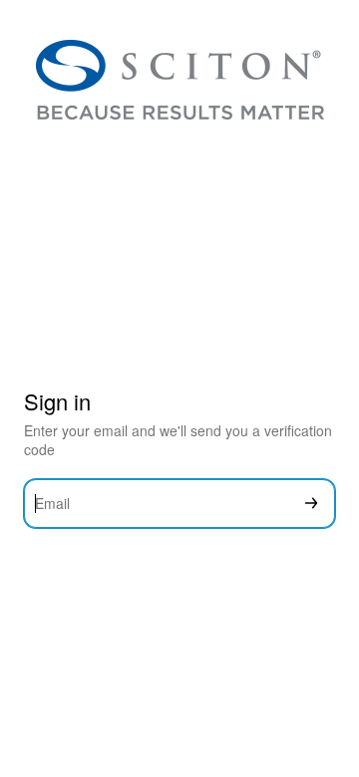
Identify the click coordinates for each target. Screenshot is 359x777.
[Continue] (311, 503)
